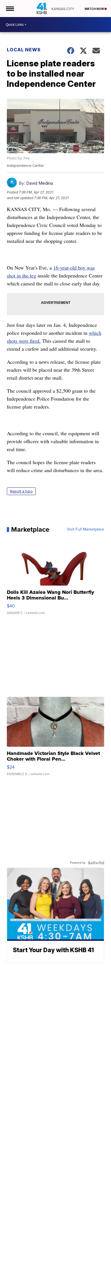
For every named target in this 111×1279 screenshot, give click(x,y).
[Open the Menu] (9, 8)
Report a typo (21, 491)
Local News (24, 49)
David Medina (39, 183)
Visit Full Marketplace (85, 529)
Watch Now (94, 8)
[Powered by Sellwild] (96, 863)
